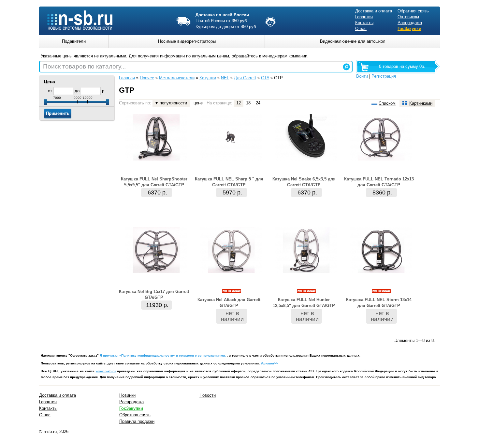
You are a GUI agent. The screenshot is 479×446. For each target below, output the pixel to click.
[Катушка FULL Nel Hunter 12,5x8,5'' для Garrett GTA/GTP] (306, 271)
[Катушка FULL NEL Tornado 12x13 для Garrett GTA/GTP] (381, 159)
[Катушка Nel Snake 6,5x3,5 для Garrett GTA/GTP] (306, 159)
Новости (207, 395)
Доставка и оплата (373, 10)
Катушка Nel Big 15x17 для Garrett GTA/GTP (154, 294)
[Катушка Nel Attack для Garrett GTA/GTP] (231, 271)
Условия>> (269, 363)
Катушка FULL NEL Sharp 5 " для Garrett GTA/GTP (229, 182)
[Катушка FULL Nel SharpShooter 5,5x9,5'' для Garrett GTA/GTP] (156, 159)
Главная (127, 77)
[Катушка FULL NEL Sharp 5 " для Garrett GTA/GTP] (231, 159)
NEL (225, 77)
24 (258, 102)
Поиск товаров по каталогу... (84, 66)
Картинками (420, 103)
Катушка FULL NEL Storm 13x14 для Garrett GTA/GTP (379, 302)
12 (238, 102)
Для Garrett (245, 77)
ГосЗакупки (409, 28)
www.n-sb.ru (106, 371)
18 (248, 102)
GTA (265, 77)
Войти (362, 76)
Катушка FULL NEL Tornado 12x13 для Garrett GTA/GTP (379, 182)
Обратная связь (413, 10)
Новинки (127, 395)
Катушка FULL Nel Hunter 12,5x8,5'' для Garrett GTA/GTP (304, 302)
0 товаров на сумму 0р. (402, 66)
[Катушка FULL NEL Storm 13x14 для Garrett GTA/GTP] (381, 271)
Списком (387, 103)
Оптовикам (408, 16)
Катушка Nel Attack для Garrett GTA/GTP (228, 302)
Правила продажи (136, 421)
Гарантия (364, 16)
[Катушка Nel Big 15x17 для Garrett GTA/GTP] (156, 271)
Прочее (147, 77)
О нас (361, 28)
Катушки (207, 77)
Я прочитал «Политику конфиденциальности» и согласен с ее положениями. (163, 355)
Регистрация (383, 76)
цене (198, 102)
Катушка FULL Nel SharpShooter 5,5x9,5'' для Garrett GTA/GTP (154, 182)
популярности (172, 102)
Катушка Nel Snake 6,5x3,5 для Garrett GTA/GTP (304, 182)
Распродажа (410, 22)
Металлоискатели (177, 77)
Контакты (364, 22)
